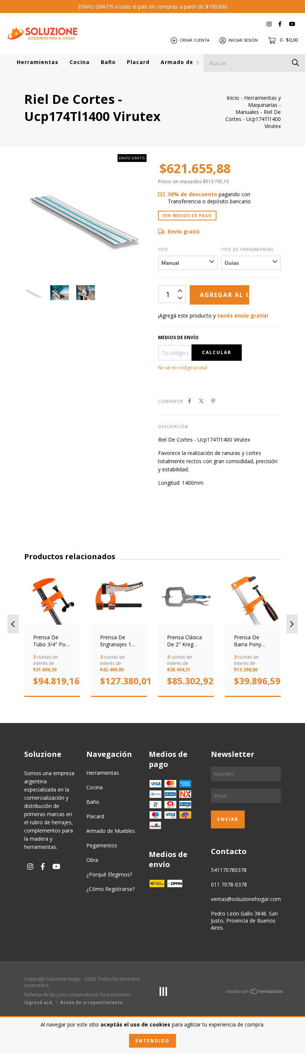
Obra (92, 859)
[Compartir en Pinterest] (213, 400)
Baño (108, 62)
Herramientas (37, 62)
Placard (138, 62)
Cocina (80, 62)
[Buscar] (295, 62)
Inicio (233, 97)
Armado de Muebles (191, 62)
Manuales (247, 111)
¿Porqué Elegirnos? (109, 874)
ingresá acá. (39, 1002)
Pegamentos (101, 845)
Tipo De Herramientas (247, 249)
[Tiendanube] (255, 992)
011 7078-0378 (229, 884)
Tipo (163, 249)
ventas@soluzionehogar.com (246, 898)
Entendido (152, 1041)
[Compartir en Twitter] (201, 400)
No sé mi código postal (182, 367)
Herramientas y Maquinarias (262, 101)
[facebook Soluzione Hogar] (280, 24)
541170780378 (229, 869)
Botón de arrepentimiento (91, 1002)
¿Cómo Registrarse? (110, 888)
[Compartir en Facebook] (189, 400)
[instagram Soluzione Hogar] (269, 24)
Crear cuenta (194, 40)
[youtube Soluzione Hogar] (292, 24)
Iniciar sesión (243, 40)
